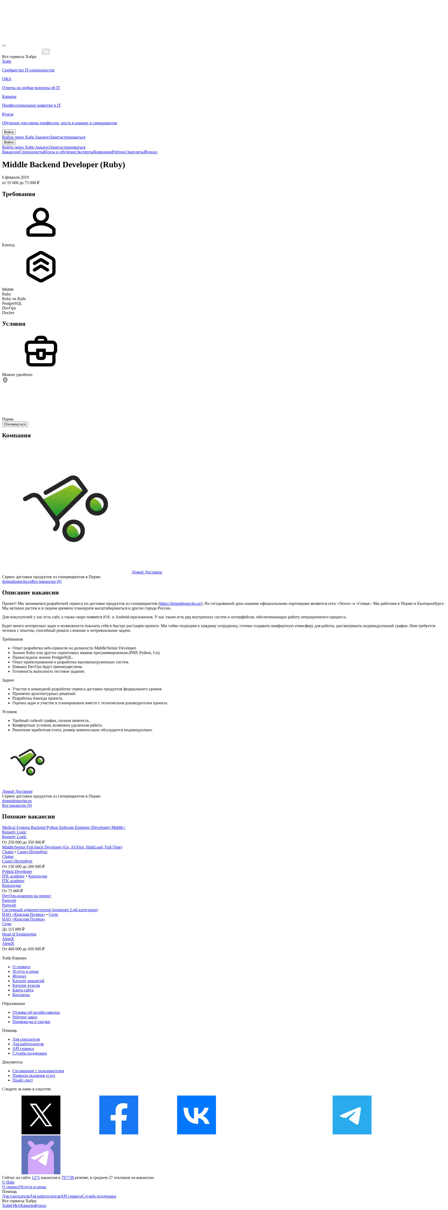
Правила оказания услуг (33, 1075)
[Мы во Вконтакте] (196, 1133)
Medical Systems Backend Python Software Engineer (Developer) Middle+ (63, 827)
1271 (36, 1177)
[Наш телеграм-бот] (41, 1173)
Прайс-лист (22, 1080)
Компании (103, 152)
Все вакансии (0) (46, 581)
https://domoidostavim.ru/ (180, 603)
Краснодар (37, 876)
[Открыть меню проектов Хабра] (4, 45)
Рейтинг (119, 152)
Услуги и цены (25, 971)
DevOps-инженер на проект (26, 896)
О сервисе (21, 967)
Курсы (40, 1205)
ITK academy (13, 876)
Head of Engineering (19, 934)
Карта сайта (22, 990)
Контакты (21, 994)
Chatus (7, 852)
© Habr (8, 1182)
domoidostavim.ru (17, 581)
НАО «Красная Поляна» (23, 914)
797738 (67, 1177)
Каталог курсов (26, 985)
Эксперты (85, 152)
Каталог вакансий (28, 981)
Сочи (53, 914)
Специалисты (31, 152)
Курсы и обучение (60, 152)
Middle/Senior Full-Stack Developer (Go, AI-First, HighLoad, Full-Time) (62, 847)
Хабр (6, 1205)
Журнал (150, 152)
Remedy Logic (14, 832)
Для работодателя (28, 1044)
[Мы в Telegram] (352, 1133)
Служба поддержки (29, 1053)
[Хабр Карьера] (22, 51)
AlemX (8, 939)
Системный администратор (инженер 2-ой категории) (50, 910)
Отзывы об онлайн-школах (36, 1012)
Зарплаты (135, 152)
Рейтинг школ (24, 1017)
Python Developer (17, 871)
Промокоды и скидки (31, 1021)
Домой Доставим (147, 572)
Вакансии (10, 152)
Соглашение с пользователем (38, 1071)
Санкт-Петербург (32, 852)
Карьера (27, 1205)
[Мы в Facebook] (119, 1133)
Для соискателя (26, 1039)
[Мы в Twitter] (41, 1133)
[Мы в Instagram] (274, 1133)
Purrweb (9, 900)
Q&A (15, 1205)
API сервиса (23, 1048)
